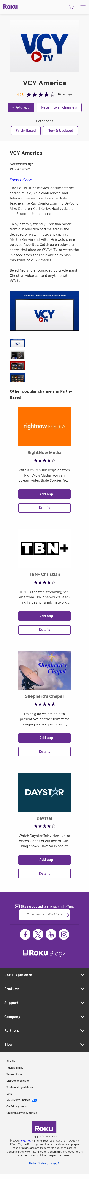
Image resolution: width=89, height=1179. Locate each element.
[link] (44, 953)
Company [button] (12, 1017)
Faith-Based (26, 130)
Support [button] (11, 1003)
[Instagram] (64, 934)
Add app (21, 107)
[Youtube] (51, 934)
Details (44, 508)
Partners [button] (11, 1030)
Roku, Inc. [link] (25, 1140)
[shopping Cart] (71, 8)
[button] (83, 7)
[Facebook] (25, 934)
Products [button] (11, 989)
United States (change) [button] (43, 1163)
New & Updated (60, 130)
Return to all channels (59, 107)
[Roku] (9, 6)
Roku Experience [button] (18, 975)
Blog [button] (8, 1044)
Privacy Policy (21, 179)
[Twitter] (38, 934)
